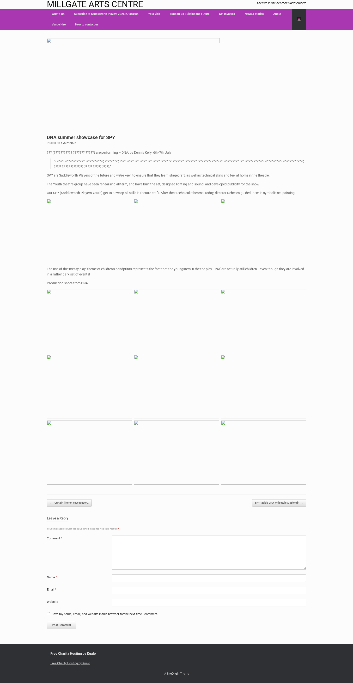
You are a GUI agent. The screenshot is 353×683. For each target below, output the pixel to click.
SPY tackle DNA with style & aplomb (279, 502)
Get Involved (227, 14)
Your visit (154, 14)
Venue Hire (59, 24)
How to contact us (86, 24)
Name (52, 577)
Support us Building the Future (189, 14)
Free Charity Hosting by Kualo (70, 663)
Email (51, 589)
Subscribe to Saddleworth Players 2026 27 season (106, 14)
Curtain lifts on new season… (69, 502)
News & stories (254, 14)
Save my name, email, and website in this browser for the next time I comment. (105, 614)
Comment (54, 538)
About (277, 14)
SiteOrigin (173, 673)
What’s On (58, 14)
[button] (299, 19)
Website (52, 602)
